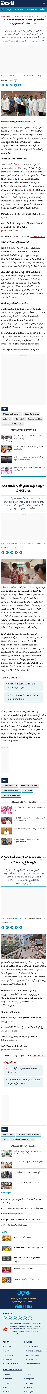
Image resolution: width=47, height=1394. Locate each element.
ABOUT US (8, 1351)
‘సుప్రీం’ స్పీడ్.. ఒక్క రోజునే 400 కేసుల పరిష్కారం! (22, 1070)
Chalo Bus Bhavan (32, 414)
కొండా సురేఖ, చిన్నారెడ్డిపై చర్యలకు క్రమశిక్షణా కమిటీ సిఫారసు (23, 1208)
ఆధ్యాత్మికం (29, 1374)
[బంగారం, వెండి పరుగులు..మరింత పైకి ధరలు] (6, 1248)
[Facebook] (5, 1318)
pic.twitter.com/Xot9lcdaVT (13, 1050)
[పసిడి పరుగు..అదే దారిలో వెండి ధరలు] (6, 1280)
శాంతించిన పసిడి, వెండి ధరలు (24, 1237)
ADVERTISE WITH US (11, 1363)
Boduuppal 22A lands (29, 786)
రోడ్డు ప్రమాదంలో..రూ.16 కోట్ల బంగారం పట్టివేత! (27, 1260)
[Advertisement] (23, 62)
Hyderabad (15, 16)
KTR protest (19, 419)
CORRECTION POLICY (33, 1355)
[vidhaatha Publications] (23, 1293)
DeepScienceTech (15, 1334)
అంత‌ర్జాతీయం (32, 9)
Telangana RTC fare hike (12, 424)
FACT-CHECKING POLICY (34, 1351)
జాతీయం (43, 9)
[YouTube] (30, 1318)
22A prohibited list (10, 786)
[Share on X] (15, 85)
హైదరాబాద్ (29, 1387)
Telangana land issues (11, 796)
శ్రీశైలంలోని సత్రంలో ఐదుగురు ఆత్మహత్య (16, 1225)
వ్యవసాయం (29, 1383)
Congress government (11, 791)
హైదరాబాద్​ (20, 76)
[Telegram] (25, 1318)
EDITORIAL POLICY (32, 1347)
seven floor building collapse (22, 1139)
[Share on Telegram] (19, 85)
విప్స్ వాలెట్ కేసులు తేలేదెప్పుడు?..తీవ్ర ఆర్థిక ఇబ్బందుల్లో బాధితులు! (24, 697)
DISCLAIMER (9, 1355)
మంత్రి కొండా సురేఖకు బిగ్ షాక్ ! (13, 1214)
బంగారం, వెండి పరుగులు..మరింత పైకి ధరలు (29, 1248)
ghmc (5, 1139)
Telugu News (5, 16)
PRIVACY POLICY (31, 1359)
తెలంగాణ (7, 1374)
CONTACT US (9, 1359)
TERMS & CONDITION (33, 1363)
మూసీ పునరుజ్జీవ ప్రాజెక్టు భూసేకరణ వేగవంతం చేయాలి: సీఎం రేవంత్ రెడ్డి (23, 1201)
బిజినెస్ (4, 1232)
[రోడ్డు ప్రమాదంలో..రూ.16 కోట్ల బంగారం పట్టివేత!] (6, 1258)
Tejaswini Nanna (13, 544)
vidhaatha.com (21, 350)
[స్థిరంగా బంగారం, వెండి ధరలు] (6, 1270)
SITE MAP (8, 1347)
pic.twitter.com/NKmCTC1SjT (13, 231)
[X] (10, 1318)
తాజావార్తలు (6, 1192)
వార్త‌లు (9, 9)
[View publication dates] (40, 76)
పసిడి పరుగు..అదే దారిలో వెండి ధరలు (26, 1279)
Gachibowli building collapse (29, 1135)
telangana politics (35, 419)
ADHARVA (12, 76)
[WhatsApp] (20, 1318)
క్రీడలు (6, 1387)
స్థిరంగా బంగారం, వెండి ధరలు (24, 1269)
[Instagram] (7, 85)
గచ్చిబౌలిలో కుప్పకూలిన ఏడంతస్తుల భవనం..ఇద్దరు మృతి (21, 686)
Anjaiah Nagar (8, 1135)
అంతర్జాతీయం (30, 1379)
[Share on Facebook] (2, 85)
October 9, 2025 (37, 237)
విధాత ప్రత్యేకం (30, 1392)
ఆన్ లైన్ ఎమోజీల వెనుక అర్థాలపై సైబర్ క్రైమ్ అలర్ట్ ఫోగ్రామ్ (22, 1219)
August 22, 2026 (38, 1056)
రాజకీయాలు (19, 9)
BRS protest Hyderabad (11, 414)
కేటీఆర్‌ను (15, 165)
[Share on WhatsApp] (11, 85)
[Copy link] (15, 80)
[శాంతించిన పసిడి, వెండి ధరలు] (6, 1238)
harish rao (6, 419)
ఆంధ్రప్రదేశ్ (7, 1383)
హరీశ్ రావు (31, 190)
